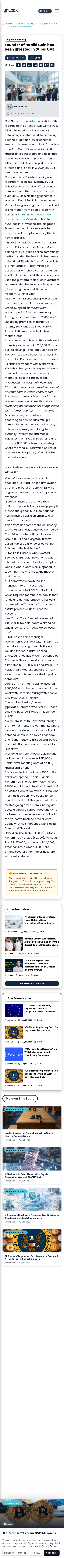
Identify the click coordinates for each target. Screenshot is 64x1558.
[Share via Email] (46, 65)
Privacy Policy (49, 1546)
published (30, 121)
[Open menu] (57, 11)
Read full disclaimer (37, 890)
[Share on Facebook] (18, 65)
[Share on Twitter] (24, 65)
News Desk (20, 106)
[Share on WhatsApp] (35, 65)
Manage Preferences (15, 1552)
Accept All (51, 1552)
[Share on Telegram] (41, 65)
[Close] (59, 1503)
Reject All (35, 1552)
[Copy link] (52, 65)
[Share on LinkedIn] (29, 65)
